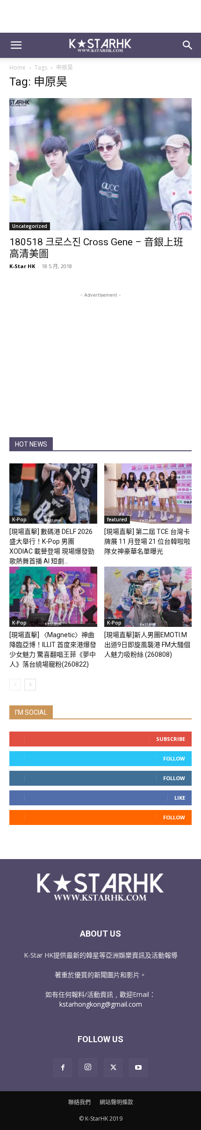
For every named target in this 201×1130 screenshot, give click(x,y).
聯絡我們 (79, 1102)
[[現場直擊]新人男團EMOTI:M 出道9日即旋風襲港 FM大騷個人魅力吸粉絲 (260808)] (148, 597)
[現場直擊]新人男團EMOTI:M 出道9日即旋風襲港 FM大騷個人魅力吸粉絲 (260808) (147, 644)
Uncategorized (29, 226)
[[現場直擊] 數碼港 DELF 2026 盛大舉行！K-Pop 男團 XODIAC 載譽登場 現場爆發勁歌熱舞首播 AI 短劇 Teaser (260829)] (53, 493)
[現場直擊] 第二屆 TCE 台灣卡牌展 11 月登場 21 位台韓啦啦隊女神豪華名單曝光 (147, 541)
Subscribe (170, 738)
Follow (174, 758)
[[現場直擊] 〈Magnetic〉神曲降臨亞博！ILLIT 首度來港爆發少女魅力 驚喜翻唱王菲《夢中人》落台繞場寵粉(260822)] (53, 597)
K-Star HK (22, 266)
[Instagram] (88, 1067)
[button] (16, 45)
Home (17, 67)
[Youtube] (138, 1068)
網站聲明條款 (116, 1102)
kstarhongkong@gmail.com (100, 1004)
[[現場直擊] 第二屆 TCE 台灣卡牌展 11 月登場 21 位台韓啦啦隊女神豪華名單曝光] (148, 493)
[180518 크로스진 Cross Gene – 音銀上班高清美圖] (100, 164)
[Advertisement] (100, 16)
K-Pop (19, 519)
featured (117, 519)
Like (179, 797)
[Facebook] (62, 1068)
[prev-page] (15, 684)
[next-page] (30, 684)
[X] (113, 1068)
